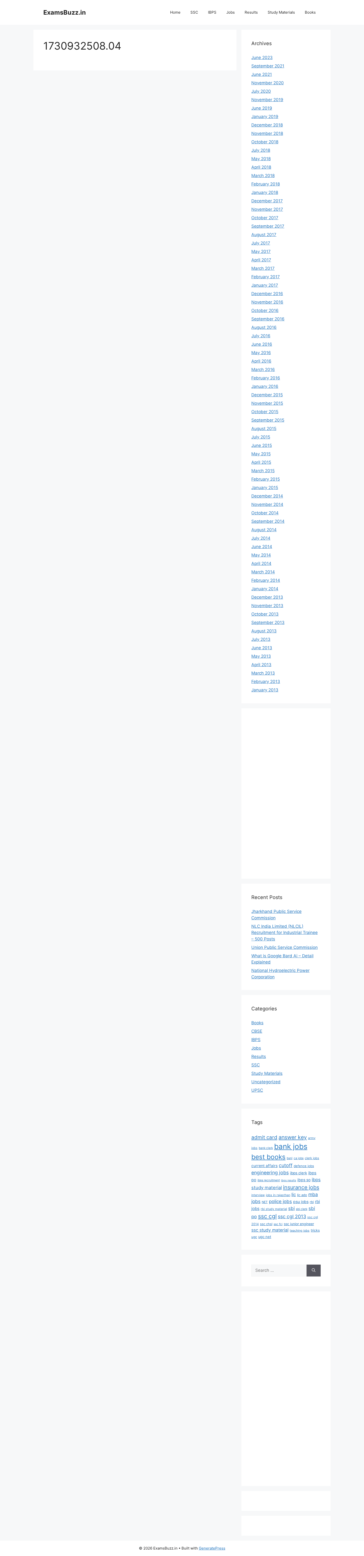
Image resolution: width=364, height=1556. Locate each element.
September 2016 (268, 318)
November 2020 (267, 82)
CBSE (256, 1031)
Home (175, 12)
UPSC (257, 1090)
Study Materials (281, 12)
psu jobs (301, 1201)
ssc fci (278, 1224)
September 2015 (267, 420)
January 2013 (264, 689)
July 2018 (260, 150)
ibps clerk (298, 1173)
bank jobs (290, 1146)
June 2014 (261, 546)
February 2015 (265, 479)
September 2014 (268, 521)
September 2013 (268, 622)
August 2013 (264, 630)
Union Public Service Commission (284, 947)
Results (251, 12)
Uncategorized (266, 1081)
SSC (194, 12)
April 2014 (261, 563)
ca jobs (299, 1158)
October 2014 (265, 512)
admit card (264, 1137)
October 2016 (265, 310)
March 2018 (263, 175)
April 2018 (261, 167)
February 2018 (265, 184)
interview (258, 1195)
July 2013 (260, 639)
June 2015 (261, 445)
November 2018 (267, 133)
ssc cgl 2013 (292, 1216)
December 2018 (267, 125)
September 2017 (267, 226)
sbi (291, 1208)
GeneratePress (212, 1548)
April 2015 (261, 462)
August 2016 (264, 327)
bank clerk (266, 1148)
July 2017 (260, 243)
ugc (254, 1237)
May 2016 (261, 352)
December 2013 (267, 597)
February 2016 (265, 377)
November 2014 (267, 504)
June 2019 (261, 108)
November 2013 (267, 605)
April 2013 (261, 664)
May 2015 (261, 453)
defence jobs (304, 1166)
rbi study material (274, 1209)
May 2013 (261, 656)
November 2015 (267, 403)
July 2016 (260, 335)
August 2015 (263, 428)
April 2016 (261, 361)
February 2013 (265, 681)
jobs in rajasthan (278, 1195)
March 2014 (263, 571)
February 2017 (265, 276)
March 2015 (263, 470)
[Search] (314, 1270)
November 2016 (267, 302)
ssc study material (269, 1230)
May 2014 (261, 555)
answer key (293, 1137)
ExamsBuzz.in (64, 12)
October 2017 (264, 217)
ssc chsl (266, 1224)
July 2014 (260, 538)
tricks (315, 1230)
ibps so (304, 1180)
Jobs (230, 12)
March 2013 (263, 673)
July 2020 (261, 91)
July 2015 (260, 437)
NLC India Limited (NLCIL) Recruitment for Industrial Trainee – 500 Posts (284, 932)
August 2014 (264, 529)
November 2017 (267, 209)
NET (265, 1202)
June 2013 (261, 647)
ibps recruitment (269, 1180)
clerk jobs (312, 1158)
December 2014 (267, 496)
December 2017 (267, 200)
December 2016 (267, 293)
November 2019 (267, 99)
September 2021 (267, 65)
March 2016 (263, 369)
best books (268, 1157)
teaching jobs (300, 1230)
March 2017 (263, 268)
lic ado (302, 1195)
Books (310, 12)
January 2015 (264, 487)
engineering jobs (270, 1173)
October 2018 (264, 141)
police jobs (280, 1201)
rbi (312, 1202)
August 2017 (263, 234)
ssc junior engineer (299, 1224)
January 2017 (264, 285)
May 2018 (261, 158)
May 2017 (261, 251)
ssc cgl (267, 1216)
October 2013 (265, 614)
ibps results (288, 1180)
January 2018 (264, 192)
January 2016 (264, 386)
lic (293, 1194)
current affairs (264, 1165)
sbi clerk (301, 1209)
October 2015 (264, 411)
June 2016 (261, 344)
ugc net (264, 1237)
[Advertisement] (271, 792)
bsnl (289, 1158)
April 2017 (261, 259)
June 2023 (262, 57)
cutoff (285, 1165)
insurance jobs (301, 1187)
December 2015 (267, 394)
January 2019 (264, 116)
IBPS (212, 12)
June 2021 (261, 74)
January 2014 (264, 588)
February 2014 (265, 580)
